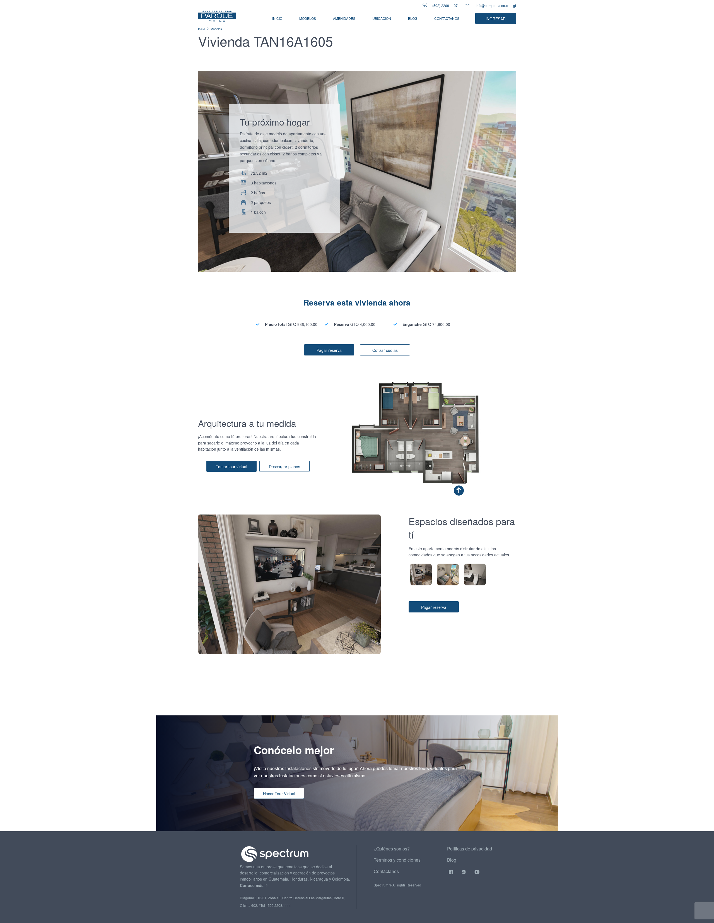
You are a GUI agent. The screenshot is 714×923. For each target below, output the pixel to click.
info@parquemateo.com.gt (496, 5)
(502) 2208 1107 (444, 5)
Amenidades (344, 18)
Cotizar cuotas (385, 350)
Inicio (277, 18)
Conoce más (252, 885)
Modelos (216, 29)
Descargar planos (284, 466)
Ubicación (381, 18)
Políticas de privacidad (469, 848)
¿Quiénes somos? (392, 848)
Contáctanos (446, 18)
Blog (412, 18)
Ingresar (496, 18)
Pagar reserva (329, 350)
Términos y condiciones (397, 860)
